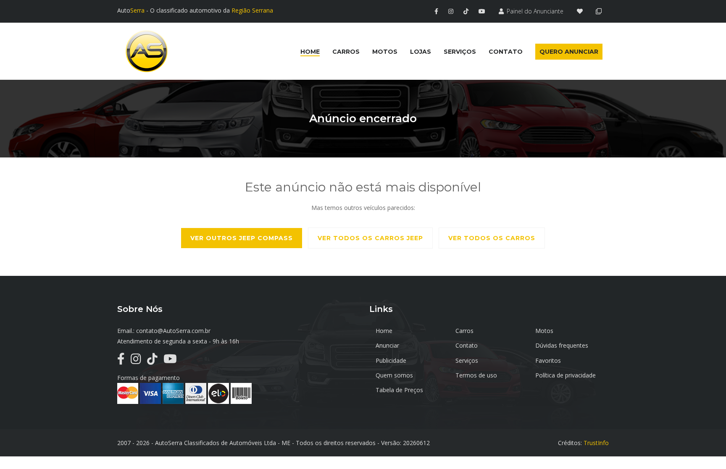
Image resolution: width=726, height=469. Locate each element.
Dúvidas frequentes (561, 345)
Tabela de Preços (399, 390)
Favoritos (548, 360)
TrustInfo (596, 443)
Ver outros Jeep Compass (241, 238)
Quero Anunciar (568, 51)
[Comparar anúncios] (600, 11)
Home (384, 331)
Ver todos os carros (491, 238)
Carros (464, 331)
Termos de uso (476, 375)
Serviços (466, 360)
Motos (544, 331)
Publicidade (391, 360)
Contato (466, 345)
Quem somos (394, 375)
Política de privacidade (565, 375)
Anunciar (387, 345)
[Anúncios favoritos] (582, 11)
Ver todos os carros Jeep (370, 238)
